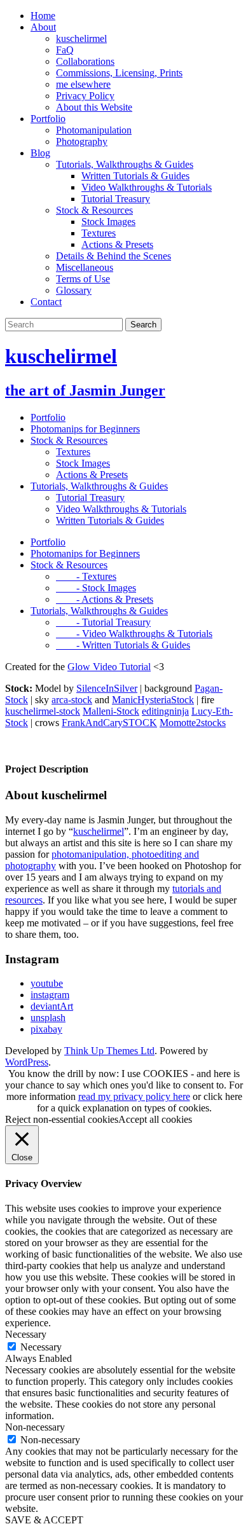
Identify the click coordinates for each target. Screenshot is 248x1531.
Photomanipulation (94, 130)
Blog (40, 153)
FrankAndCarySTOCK (109, 722)
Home (43, 15)
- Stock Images (96, 587)
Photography (81, 141)
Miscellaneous (84, 267)
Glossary (74, 290)
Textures (98, 233)
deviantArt (52, 1006)
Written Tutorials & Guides (135, 175)
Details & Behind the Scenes (113, 256)
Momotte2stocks (193, 722)
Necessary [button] (25, 1334)
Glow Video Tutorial (109, 666)
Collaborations (85, 61)
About (43, 27)
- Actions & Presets (104, 599)
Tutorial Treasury (115, 198)
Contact (46, 301)
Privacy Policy (85, 95)
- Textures (86, 576)
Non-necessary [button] (35, 1427)
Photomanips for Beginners (85, 428)
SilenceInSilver (106, 688)
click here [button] (222, 1096)
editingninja (165, 711)
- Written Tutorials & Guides (123, 645)
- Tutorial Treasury (103, 622)
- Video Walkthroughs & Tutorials (134, 633)
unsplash (48, 1017)
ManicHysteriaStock (153, 699)
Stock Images (108, 221)
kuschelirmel (81, 38)
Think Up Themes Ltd (109, 1050)
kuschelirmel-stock (42, 711)
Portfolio (48, 118)
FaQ (65, 50)
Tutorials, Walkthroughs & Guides (124, 164)
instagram (50, 994)
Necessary (41, 1347)
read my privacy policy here (134, 1096)
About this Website (94, 107)
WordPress (26, 1062)
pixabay (46, 1029)
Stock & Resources (94, 210)
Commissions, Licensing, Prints (119, 72)
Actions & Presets (117, 244)
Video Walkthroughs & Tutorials (146, 187)
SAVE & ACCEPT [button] (44, 1519)
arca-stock (72, 699)
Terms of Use (83, 278)
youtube (47, 983)
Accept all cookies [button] (155, 1119)
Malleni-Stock (111, 711)
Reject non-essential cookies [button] (61, 1119)
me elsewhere (83, 84)
